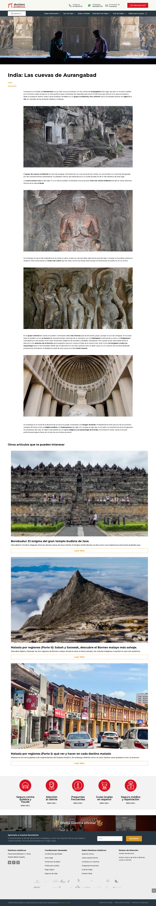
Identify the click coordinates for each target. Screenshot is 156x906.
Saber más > (25, 805)
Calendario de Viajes (100, 13)
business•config (64, 902)
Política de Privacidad (122, 902)
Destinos (15, 14)
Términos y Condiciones (140, 902)
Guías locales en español (104, 798)
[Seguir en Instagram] (18, 862)
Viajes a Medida (84, 13)
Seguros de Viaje (51, 873)
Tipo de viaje (68, 13)
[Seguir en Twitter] (9, 862)
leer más (79, 550)
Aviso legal (49, 858)
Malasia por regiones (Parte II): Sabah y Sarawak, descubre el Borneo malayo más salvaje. (74, 647)
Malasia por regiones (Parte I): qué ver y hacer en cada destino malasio (61, 753)
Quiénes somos (88, 854)
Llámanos (77, 5)
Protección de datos (52, 862)
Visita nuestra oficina (90, 858)
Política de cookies (52, 866)
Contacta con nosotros (90, 862)
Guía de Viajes (118, 13)
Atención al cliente (51, 798)
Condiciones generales (53, 854)
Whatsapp (97, 5)
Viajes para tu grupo (136, 13)
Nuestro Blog (87, 873)
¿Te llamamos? (137, 5)
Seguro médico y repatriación (130, 798)
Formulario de (114, 5)
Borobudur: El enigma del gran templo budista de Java (50, 541)
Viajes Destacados (51, 13)
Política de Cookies (105, 902)
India (10, 83)
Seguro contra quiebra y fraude (25, 799)
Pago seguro (49, 870)
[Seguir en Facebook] (13, 862)
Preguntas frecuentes (78, 798)
